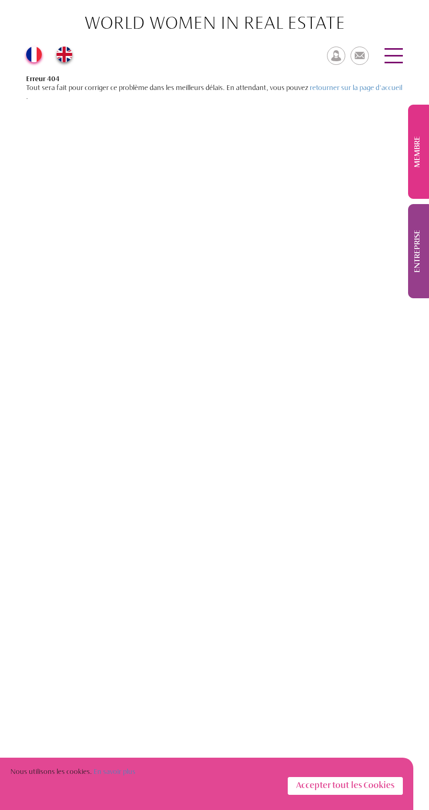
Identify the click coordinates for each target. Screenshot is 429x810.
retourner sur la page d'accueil (356, 88)
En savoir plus (115, 772)
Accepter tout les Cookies (345, 786)
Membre (417, 151)
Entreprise (417, 251)
